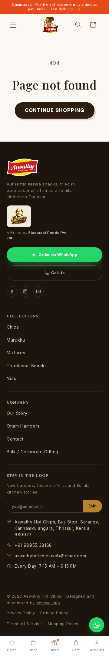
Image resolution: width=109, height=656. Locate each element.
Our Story (17, 413)
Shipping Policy (63, 624)
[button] (13, 25)
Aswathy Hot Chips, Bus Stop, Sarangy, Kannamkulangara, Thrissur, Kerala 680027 (57, 528)
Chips (13, 327)
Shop (33, 650)
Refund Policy (54, 613)
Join (92, 506)
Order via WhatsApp (57, 254)
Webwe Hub (48, 603)
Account (97, 650)
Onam (54, 650)
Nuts (11, 378)
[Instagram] (25, 291)
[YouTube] (38, 291)
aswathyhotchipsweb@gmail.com (50, 555)
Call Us (58, 273)
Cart (76, 650)
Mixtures (16, 352)
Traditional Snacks (27, 365)
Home (12, 650)
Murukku (16, 340)
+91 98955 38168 (33, 545)
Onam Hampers (23, 425)
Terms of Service (24, 624)
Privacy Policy (21, 613)
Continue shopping (54, 110)
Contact (15, 438)
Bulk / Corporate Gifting (32, 451)
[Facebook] (12, 291)
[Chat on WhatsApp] (96, 624)
